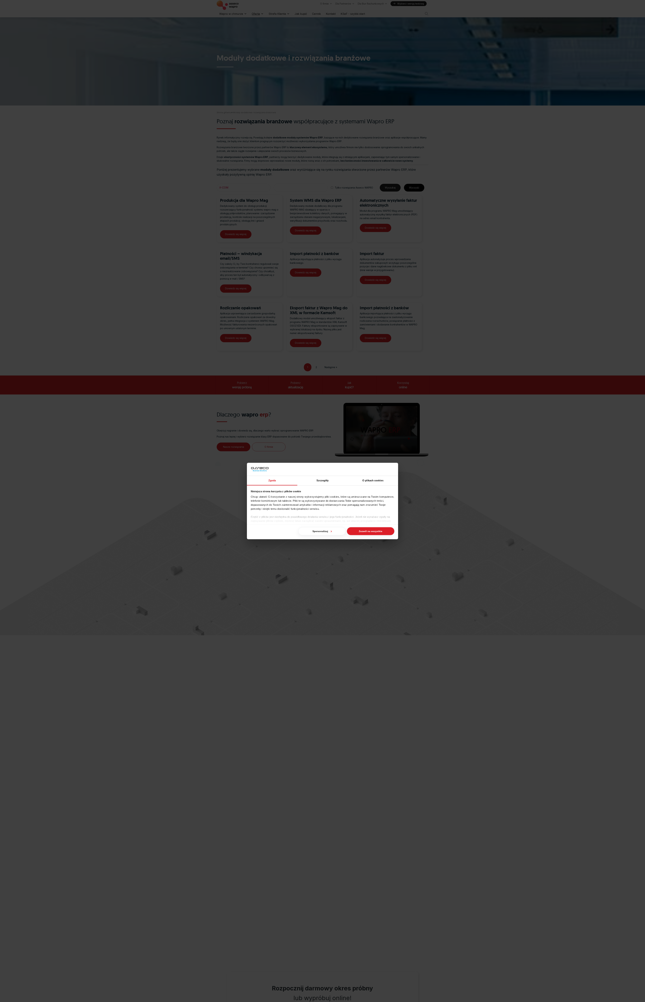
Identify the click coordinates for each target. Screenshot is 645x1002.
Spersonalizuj (320, 531)
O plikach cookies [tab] (372, 480)
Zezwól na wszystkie (370, 531)
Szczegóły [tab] (322, 480)
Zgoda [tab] (272, 480)
